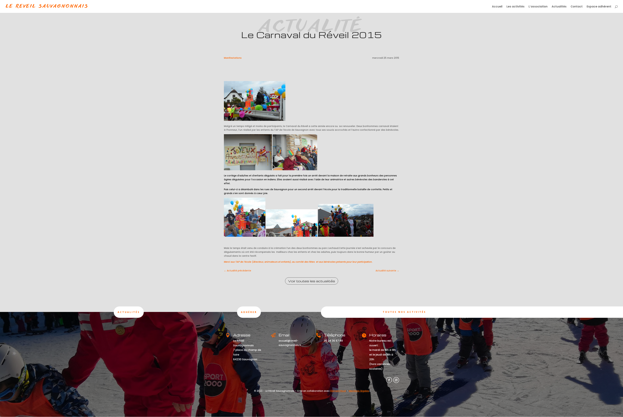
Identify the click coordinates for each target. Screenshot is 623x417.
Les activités (516, 6)
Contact (577, 6)
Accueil (497, 6)
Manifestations (233, 58)
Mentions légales (359, 391)
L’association (538, 6)
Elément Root (338, 391)
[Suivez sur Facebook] (389, 380)
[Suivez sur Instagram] (396, 380)
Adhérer (249, 312)
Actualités (559, 6)
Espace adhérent (599, 6)
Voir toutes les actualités (311, 281)
